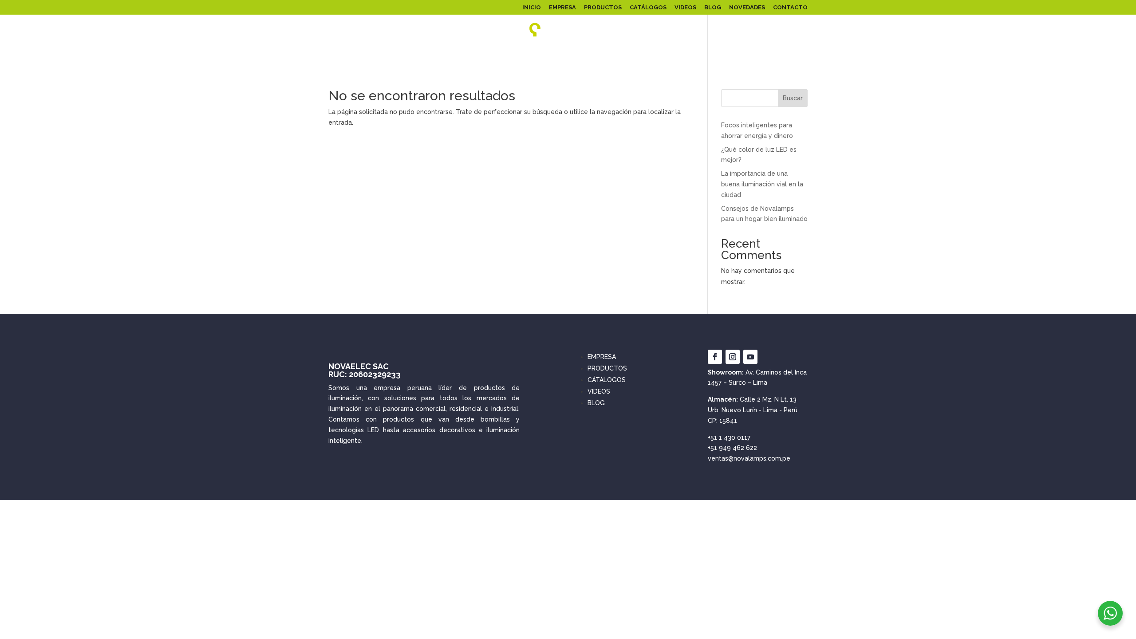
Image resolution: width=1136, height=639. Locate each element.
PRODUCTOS (603, 7)
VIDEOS (685, 7)
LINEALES (596, 54)
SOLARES (520, 54)
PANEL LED (335, 54)
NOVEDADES (747, 7)
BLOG (712, 7)
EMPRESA (562, 7)
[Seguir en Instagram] (733, 357)
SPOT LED (689, 54)
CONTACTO (790, 7)
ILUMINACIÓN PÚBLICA (458, 54)
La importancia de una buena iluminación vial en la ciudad (762, 184)
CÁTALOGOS (607, 379)
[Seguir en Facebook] (715, 357)
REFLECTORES (389, 54)
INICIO (531, 7)
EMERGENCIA (731, 54)
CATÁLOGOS (648, 7)
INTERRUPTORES (782, 54)
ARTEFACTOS (637, 54)
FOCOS (562, 54)
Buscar (793, 98)
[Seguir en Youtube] (750, 357)
